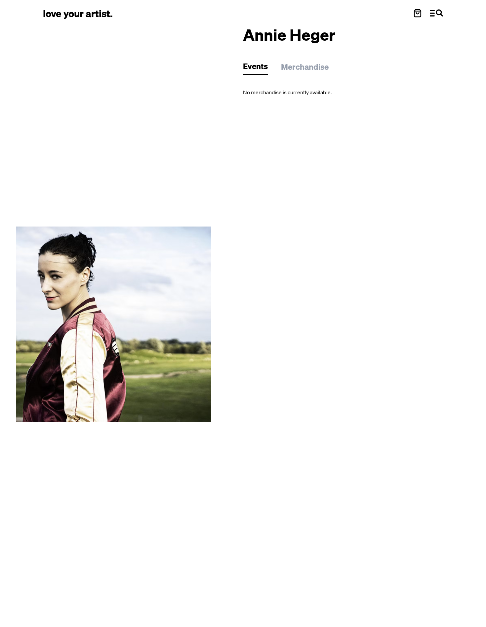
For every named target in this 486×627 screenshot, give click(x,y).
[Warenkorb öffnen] (417, 13)
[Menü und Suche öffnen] (436, 13)
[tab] (258, 68)
